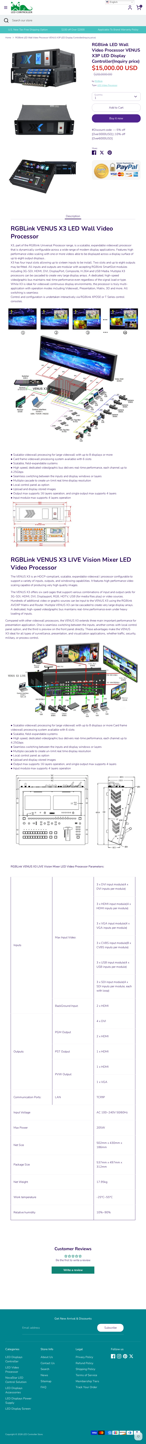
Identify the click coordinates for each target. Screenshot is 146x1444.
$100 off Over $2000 (73, 29)
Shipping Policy (85, 1369)
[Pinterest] (125, 1356)
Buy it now (116, 118)
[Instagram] (119, 1356)
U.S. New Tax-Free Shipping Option (28, 29)
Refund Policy (84, 1363)
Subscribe (110, 1328)
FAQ (43, 1387)
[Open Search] (6, 20)
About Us (47, 1357)
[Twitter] (131, 1356)
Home (8, 37)
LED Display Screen (18, 1409)
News (44, 1375)
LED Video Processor (107, 85)
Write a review (73, 1270)
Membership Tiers (87, 1381)
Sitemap (46, 1381)
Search (45, 1369)
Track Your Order (86, 1387)
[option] (27, 29)
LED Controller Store (33, 1434)
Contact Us (48, 1363)
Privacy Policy (84, 1357)
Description (73, 216)
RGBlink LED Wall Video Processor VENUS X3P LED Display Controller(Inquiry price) (55, 37)
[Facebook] (113, 1356)
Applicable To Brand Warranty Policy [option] (118, 29)
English (113, 2)
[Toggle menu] (5, 7)
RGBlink (99, 81)
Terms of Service (86, 1375)
